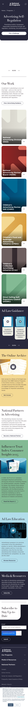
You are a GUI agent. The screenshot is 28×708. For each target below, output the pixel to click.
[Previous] (9, 71)
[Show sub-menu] (24, 655)
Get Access (7, 395)
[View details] (23, 141)
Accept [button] (10, 705)
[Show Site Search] (25, 4)
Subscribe (7, 593)
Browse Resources (9, 560)
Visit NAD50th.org (10, 65)
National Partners (8, 665)
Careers (4, 669)
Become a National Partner (12, 436)
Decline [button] (17, 705)
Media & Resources (9, 660)
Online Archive (6, 672)
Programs (10, 10)
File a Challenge (14, 33)
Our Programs (7, 655)
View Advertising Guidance (12, 103)
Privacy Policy (20, 697)
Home (3, 10)
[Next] (18, 71)
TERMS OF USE (6, 687)
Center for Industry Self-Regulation (12, 676)
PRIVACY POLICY (7, 684)
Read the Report (9, 501)
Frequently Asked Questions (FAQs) (12, 679)
